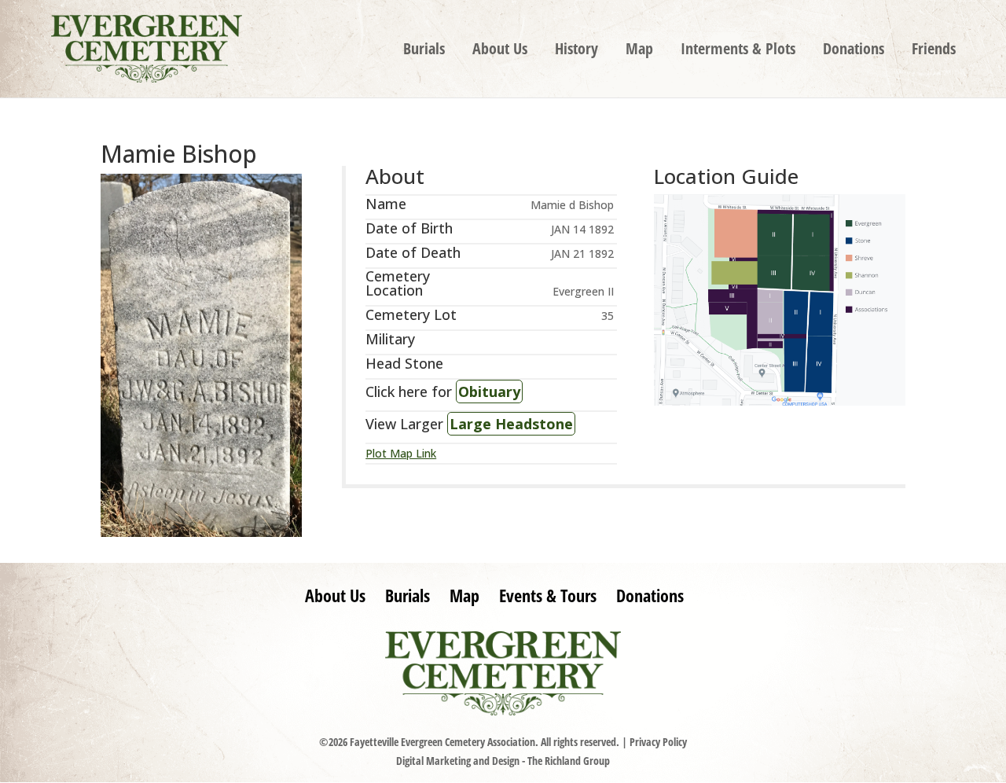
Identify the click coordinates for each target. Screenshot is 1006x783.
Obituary (489, 391)
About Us (499, 51)
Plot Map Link (400, 453)
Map (639, 51)
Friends (934, 51)
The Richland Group (568, 760)
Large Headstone (511, 423)
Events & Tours (548, 595)
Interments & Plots (738, 51)
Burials (424, 51)
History (576, 51)
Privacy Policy (658, 741)
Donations (853, 51)
